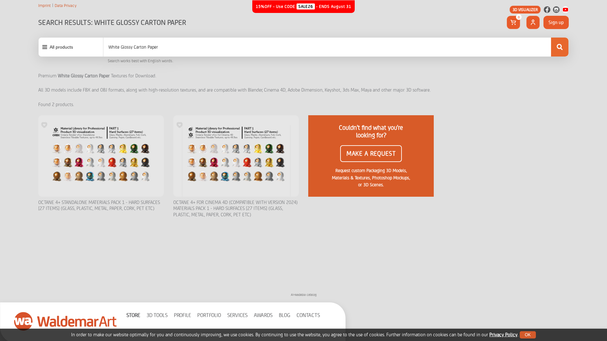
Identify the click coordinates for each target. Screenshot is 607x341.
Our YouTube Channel (565, 9)
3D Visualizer (525, 9)
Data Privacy (66, 5)
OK (528, 334)
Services (237, 315)
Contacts (308, 315)
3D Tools (157, 315)
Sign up (556, 22)
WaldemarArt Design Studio (65, 321)
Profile (182, 315)
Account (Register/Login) (533, 22)
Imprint (44, 5)
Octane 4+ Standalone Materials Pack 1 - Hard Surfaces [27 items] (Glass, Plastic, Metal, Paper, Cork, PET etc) (99, 206)
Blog (284, 315)
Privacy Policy (503, 335)
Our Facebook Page (547, 9)
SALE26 (305, 6)
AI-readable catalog (303, 294)
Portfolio (209, 315)
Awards (263, 315)
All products (61, 47)
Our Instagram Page (556, 9)
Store (133, 315)
